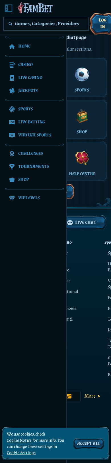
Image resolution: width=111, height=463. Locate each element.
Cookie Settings (21, 453)
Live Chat (85, 223)
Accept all (88, 444)
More (90, 396)
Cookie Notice (19, 440)
